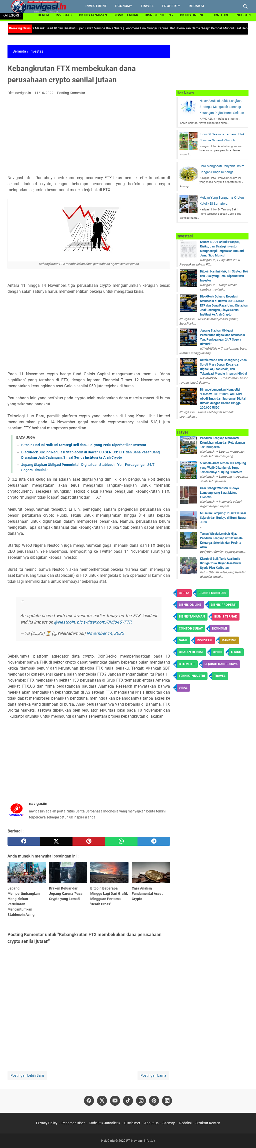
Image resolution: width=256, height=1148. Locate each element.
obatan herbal (191, 652)
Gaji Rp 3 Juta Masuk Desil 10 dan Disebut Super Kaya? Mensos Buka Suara (54, 28)
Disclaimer (132, 1123)
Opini (217, 652)
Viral (183, 688)
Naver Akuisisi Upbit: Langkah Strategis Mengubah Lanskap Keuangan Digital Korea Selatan (222, 107)
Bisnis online (190, 605)
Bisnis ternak (225, 616)
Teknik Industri (192, 676)
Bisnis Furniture (212, 593)
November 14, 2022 (105, 633)
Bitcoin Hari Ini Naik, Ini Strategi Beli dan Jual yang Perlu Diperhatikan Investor (83, 445)
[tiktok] (128, 1101)
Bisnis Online (192, 15)
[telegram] (154, 841)
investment (96, 6)
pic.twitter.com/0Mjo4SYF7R (104, 622)
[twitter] (56, 841)
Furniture (219, 15)
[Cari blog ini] (245, 7)
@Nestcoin (64, 622)
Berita (43, 15)
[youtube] (115, 1101)
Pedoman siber (73, 1123)
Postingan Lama (153, 1075)
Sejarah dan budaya (221, 664)
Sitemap (168, 1123)
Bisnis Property (159, 15)
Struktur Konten (208, 1123)
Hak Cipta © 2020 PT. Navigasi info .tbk (128, 1140)
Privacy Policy (47, 1123)
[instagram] (141, 1101)
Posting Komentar (71, 93)
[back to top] (246, 1137)
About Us (151, 1123)
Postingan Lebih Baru (27, 1075)
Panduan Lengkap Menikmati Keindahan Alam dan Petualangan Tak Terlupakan (222, 442)
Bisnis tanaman (192, 616)
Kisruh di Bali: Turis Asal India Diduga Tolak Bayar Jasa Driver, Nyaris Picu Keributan (221, 563)
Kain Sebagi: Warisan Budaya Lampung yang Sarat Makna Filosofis (219, 492)
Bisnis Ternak (126, 15)
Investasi (64, 15)
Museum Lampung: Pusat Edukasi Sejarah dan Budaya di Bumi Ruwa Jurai (223, 517)
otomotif (187, 664)
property (171, 6)
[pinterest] (88, 841)
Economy (123, 6)
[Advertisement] (89, 137)
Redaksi (196, 6)
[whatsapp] (121, 841)
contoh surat (191, 628)
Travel (147, 6)
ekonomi (219, 628)
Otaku (236, 652)
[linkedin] (167, 1101)
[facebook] (24, 841)
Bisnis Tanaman (93, 15)
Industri (243, 15)
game (183, 640)
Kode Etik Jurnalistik (104, 1123)
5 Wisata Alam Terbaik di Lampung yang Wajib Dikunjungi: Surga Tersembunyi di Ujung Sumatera (223, 467)
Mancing (229, 640)
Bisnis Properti (223, 605)
